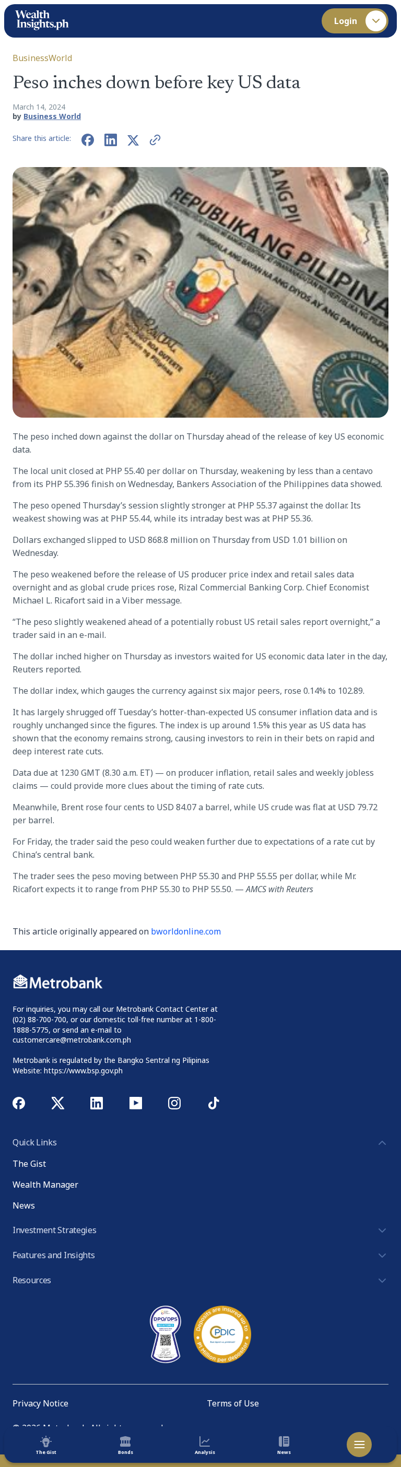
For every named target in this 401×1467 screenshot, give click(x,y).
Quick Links (34, 1142)
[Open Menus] (359, 1444)
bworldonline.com (186, 931)
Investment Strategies (54, 1230)
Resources (32, 1280)
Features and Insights (54, 1255)
